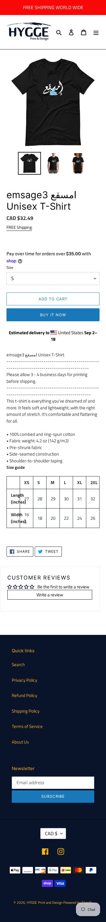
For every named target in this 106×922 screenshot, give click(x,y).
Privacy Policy (24, 680)
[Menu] (96, 32)
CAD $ (51, 833)
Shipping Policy (25, 711)
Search (18, 664)
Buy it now (53, 314)
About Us (20, 742)
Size (9, 267)
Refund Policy (24, 695)
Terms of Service (27, 726)
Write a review (50, 594)
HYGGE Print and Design (44, 902)
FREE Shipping (19, 227)
